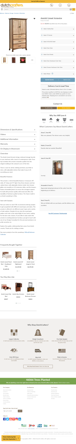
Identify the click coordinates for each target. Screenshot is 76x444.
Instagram (16, 419)
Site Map (53, 398)
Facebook (4, 419)
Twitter (7, 419)
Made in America (6, 396)
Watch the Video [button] (37, 366)
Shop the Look (54, 391)
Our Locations (6, 393)
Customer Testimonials (31, 396)
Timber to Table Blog (31, 391)
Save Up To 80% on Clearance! (38, 1)
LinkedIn (19, 419)
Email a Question (31, 428)
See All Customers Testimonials (58, 213)
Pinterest (13, 419)
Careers (4, 403)
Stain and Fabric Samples (56, 396)
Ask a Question (66, 108)
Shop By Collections (55, 393)
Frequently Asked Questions (32, 395)
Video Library (29, 393)
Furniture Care (30, 398)
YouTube (10, 419)
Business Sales (6, 395)
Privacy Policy (6, 400)
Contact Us (5, 391)
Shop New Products (55, 395)
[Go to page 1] (16, 303)
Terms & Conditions (7, 398)
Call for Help (49, 108)
